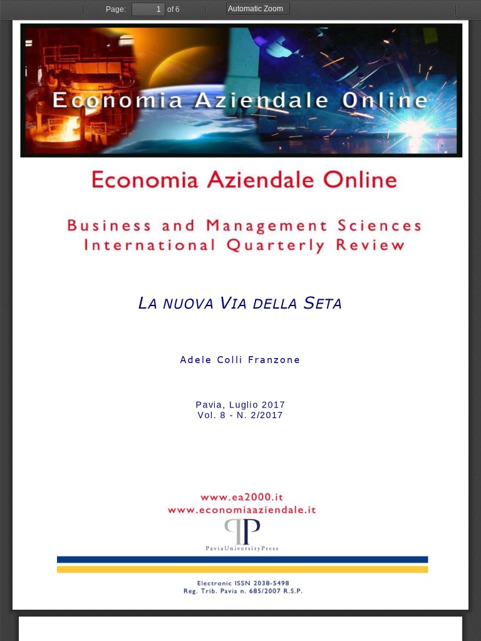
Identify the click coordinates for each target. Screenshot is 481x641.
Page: (116, 9)
